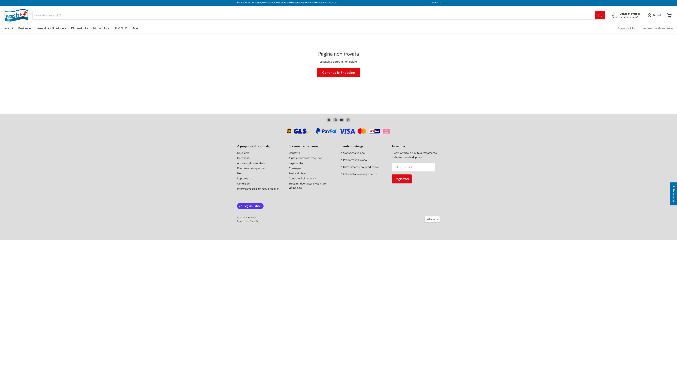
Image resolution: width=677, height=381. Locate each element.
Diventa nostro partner (251, 168)
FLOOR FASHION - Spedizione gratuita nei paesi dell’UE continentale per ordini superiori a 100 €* (287, 2)
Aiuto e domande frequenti (305, 158)
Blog (239, 173)
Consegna (295, 168)
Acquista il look (628, 28)
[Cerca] (600, 15)
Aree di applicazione (51, 28)
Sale (135, 28)
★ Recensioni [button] (674, 193)
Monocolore (101, 28)
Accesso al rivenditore (658, 28)
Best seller (25, 28)
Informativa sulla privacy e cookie (258, 188)
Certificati (243, 158)
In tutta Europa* (629, 17)
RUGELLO (121, 28)
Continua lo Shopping (338, 73)
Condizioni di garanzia (302, 178)
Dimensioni (79, 28)
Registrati (402, 179)
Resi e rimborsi (298, 173)
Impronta (242, 178)
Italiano (434, 2)
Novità (8, 28)
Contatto (294, 153)
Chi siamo (243, 153)
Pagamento (296, 163)
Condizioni (243, 183)
